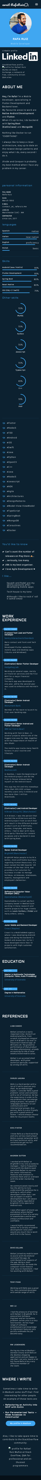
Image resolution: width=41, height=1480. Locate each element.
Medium (9, 1392)
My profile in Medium (20, 1423)
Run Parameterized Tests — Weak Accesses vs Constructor (21, 1415)
